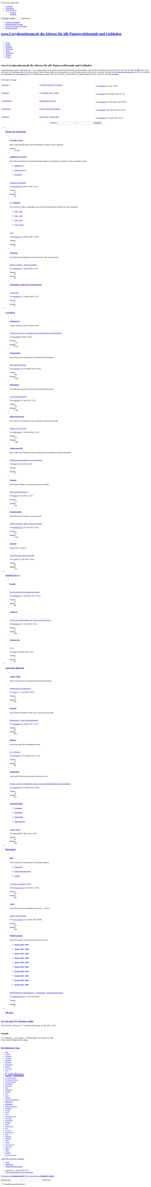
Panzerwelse (18, 867)
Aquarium (8, 1056)
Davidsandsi (9, 1084)
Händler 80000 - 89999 (21, 980)
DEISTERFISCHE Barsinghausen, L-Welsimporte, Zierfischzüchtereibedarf (36, 993)
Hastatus (8, 1104)
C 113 (12, 648)
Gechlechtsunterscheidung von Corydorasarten (26, 460)
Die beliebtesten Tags (10, 1048)
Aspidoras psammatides (18, 183)
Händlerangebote (16, 936)
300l (6, 1052)
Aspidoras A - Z (19, 166)
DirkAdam (17, 432)
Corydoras (10, 312)
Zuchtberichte (15, 353)
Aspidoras (13, 612)
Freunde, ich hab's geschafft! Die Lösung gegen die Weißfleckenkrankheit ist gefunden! (40, 784)
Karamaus (102, 86)
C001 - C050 (18, 211)
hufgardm (16, 237)
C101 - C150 (18, 220)
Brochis (12, 584)
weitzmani (8, 1147)
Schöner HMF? (15, 830)
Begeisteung (9, 1064)
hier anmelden (113, 74)
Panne (15, 496)
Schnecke (8, 1136)
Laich (7, 1112)
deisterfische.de (18, 997)
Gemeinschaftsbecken (12, 1100)
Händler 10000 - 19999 (21, 949)
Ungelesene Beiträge (12, 22)
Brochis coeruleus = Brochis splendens (23, 265)
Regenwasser (9, 1132)
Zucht (7, 1153)
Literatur (13, 544)
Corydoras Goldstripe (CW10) (20, 884)
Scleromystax (15, 640)
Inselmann (16, 596)
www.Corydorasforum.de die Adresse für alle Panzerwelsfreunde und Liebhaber (61, 34)
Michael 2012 (18, 527)
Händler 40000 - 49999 (21, 962)
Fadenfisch (8, 1090)
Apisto (15, 559)
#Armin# (16, 756)
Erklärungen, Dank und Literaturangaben (26, 285)
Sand (6, 1134)
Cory (6, 1070)
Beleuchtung (18, 812)
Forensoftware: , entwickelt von (27, 1176)
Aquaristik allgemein (14, 668)
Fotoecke (13, 480)
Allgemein (15, 321)
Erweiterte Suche (11, 28)
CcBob (24, 1040)
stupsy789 (16, 833)
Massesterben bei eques (18, 365)
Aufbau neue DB (16, 448)
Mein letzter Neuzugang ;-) (19, 492)
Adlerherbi (16, 624)
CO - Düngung (15, 752)
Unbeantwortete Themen (14, 24)
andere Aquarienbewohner (22, 871)
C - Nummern (15, 203)
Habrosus (9, 1102)
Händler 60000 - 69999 (21, 971)
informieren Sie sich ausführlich (15, 74)
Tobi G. (15, 692)
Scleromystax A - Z (20, 170)
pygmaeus (8, 1130)
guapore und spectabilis (18, 916)
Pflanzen (13, 740)
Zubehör (17, 876)
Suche (12, 904)
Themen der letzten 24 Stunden (16, 26)
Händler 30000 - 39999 (21, 958)
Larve (7, 1114)
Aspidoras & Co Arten (18, 157)
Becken (8, 1062)
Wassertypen (14, 293)
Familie (7, 1092)
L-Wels (7, 1110)
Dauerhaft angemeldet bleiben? (14, 1184)
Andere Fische (15, 677)
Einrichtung (14, 385)
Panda (7, 1124)
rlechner (101, 94)
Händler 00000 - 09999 (21, 945)
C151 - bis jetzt (19, 225)
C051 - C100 (18, 216)
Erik (14, 464)
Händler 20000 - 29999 (21, 953)
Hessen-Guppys (18, 888)
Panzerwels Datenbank (15, 131)
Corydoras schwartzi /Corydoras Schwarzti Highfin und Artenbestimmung (35, 333)
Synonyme (14, 253)
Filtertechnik (18, 817)
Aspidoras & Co (12, 575)
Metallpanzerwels (10, 1116)
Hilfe (138, 70)
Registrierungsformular (125, 72)
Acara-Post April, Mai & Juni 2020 (22, 555)
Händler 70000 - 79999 (21, 976)
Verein (7, 1143)
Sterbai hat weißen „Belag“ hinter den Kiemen (26, 524)
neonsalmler (9, 1120)
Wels (7, 1149)
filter (6, 1094)
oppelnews (102, 102)
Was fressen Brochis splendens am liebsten (24, 592)
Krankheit (8, 1108)
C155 (12, 233)
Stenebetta (16, 186)
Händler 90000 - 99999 (21, 985)
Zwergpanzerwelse (10, 1155)
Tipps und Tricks (19, 821)
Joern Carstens (18, 920)
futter (7, 1096)
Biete (11, 858)
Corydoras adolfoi (10, 1078)
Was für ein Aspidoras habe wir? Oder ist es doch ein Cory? (30, 620)
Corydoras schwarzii (11, 1080)
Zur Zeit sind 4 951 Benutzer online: (17, 1021)
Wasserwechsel (9, 1145)
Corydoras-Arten (16, 140)
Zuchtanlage (18, 808)
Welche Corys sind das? (18, 428)
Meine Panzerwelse (17, 417)
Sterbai (8, 1138)
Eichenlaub (8, 1086)
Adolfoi (7, 1054)
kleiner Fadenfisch (11, 1106)
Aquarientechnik (16, 804)
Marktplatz (10, 849)
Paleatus (7, 1122)
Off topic (9, 1012)
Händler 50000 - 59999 (21, 967)
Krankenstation (15, 512)
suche (7, 1141)
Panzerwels (9, 1126)
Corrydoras (8, 1068)
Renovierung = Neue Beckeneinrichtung (24, 720)
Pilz (6, 1128)
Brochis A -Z (18, 175)
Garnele (7, 1098)
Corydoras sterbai (10, 1082)
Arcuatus (8, 1058)
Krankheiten (14, 772)
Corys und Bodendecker (18, 397)
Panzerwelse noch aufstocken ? (21, 688)
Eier (6, 1088)
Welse (7, 1151)
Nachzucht (8, 1118)
